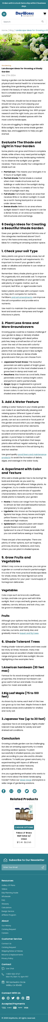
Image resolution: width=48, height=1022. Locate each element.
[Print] (19, 791)
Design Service (8, 911)
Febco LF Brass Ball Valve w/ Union (24, 835)
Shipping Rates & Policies (12, 951)
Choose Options (24, 827)
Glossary (5, 904)
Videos (4, 889)
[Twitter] (27, 791)
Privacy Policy (7, 958)
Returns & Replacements (12, 954)
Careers (5, 933)
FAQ (3, 900)
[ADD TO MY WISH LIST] (31, 807)
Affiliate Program (9, 915)
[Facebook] (4, 791)
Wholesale (6, 896)
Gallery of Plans (8, 885)
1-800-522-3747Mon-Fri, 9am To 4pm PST (17, 975)
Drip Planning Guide (10, 892)
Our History (6, 925)
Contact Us (6, 943)
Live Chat (10, 968)
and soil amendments (21, 297)
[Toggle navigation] (4, 14)
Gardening (6, 65)
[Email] (11, 791)
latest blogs (25, 780)
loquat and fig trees (29, 633)
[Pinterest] (35, 791)
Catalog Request (9, 929)
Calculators (6, 907)
